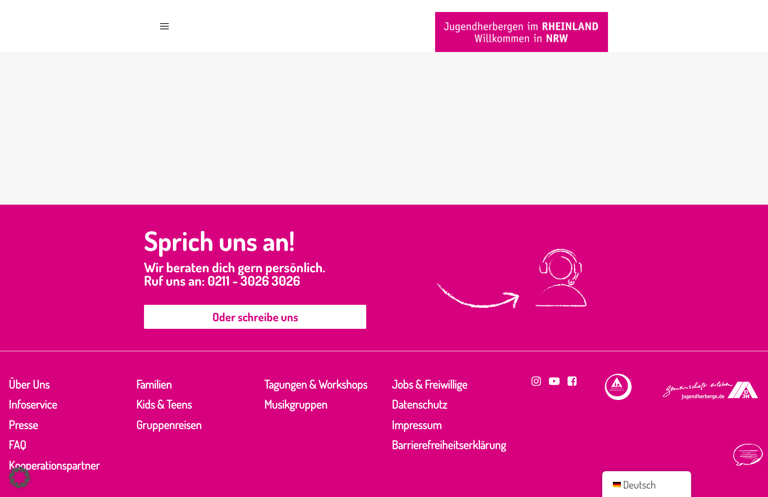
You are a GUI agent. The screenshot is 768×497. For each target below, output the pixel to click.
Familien (154, 383)
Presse (23, 424)
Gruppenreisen (169, 424)
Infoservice (33, 403)
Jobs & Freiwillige (430, 383)
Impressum (417, 424)
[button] (164, 26)
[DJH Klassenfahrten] (521, 32)
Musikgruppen (296, 403)
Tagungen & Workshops (316, 383)
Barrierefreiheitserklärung (449, 444)
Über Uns (29, 383)
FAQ (17, 444)
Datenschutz (419, 403)
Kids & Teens (164, 403)
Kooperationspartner (54, 464)
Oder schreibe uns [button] (255, 316)
